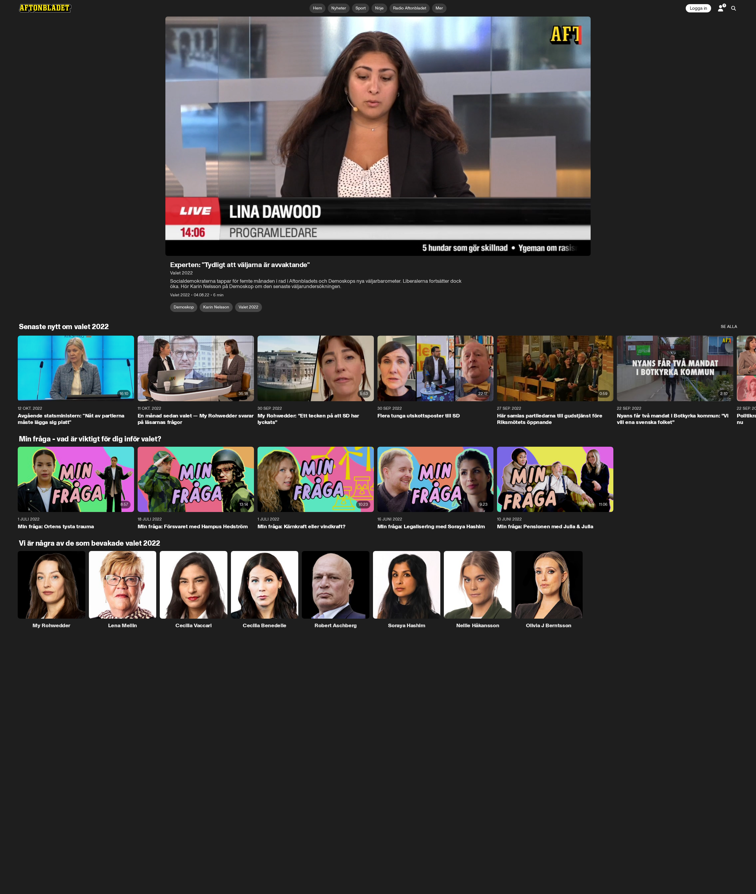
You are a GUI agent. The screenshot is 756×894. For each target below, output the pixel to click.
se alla (729, 326)
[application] (378, 136)
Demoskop (184, 307)
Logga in (698, 8)
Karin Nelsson (216, 307)
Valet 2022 (248, 307)
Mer (439, 8)
